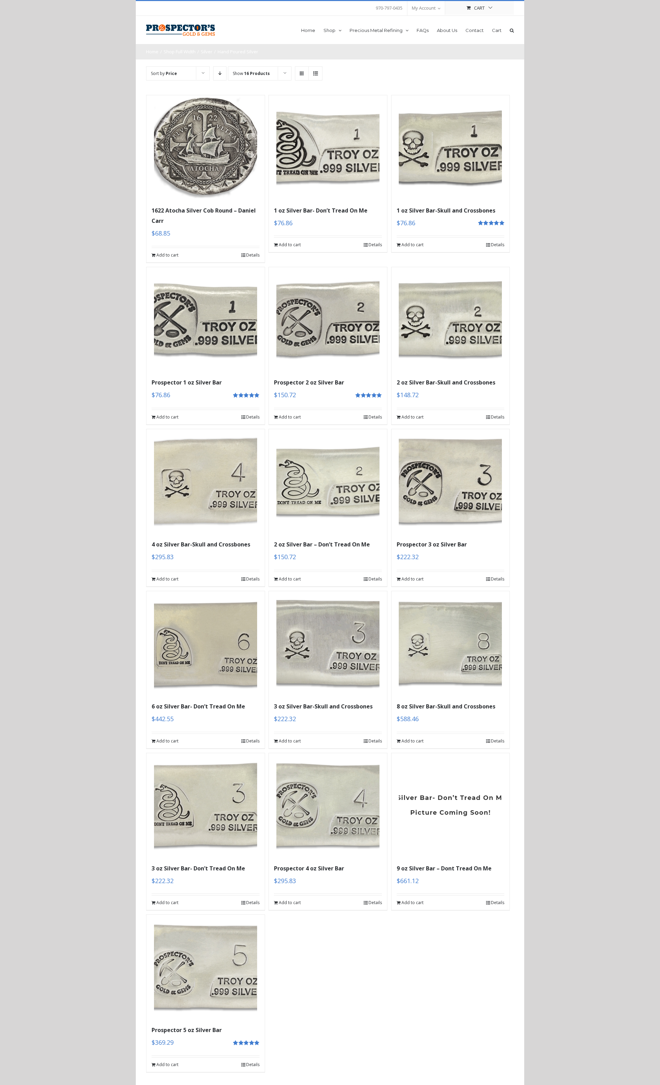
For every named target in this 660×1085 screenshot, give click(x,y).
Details (253, 255)
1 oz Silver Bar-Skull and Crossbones (446, 210)
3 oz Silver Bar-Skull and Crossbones (323, 706)
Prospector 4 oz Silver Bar (309, 868)
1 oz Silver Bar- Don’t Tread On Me (320, 210)
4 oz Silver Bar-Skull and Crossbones (201, 544)
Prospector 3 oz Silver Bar (432, 544)
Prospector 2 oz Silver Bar (309, 382)
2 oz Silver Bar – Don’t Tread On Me (322, 544)
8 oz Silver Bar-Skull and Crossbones (446, 706)
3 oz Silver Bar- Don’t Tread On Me (198, 868)
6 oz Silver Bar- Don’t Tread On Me (198, 706)
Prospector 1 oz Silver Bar (187, 382)
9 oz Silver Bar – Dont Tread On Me (444, 868)
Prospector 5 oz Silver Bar (187, 1030)
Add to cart (167, 255)
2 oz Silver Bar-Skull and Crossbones (446, 382)
